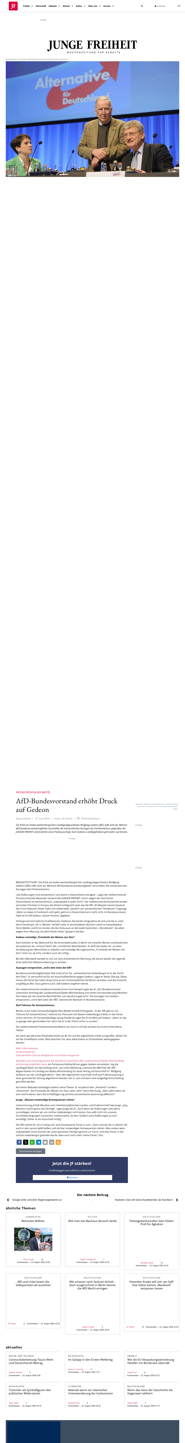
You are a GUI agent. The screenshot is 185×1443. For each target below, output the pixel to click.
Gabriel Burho (73, 1403)
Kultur (79, 6)
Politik (26, 6)
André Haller (132, 1403)
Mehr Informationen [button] (27, 1048)
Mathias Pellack (15, 1372)
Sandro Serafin (88, 1327)
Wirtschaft (41, 6)
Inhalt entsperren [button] (25, 1051)
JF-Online (12, 1324)
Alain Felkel (14, 1403)
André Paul (132, 1372)
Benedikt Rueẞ (147, 1263)
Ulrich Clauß (28, 1259)
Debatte (53, 6)
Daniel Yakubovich (88, 1259)
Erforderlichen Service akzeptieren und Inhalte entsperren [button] (47, 1055)
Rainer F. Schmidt (75, 1369)
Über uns (92, 6)
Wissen (66, 6)
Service (106, 6)
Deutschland (23, 818)
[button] (142, 6)
